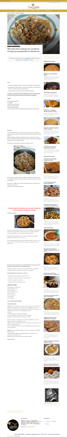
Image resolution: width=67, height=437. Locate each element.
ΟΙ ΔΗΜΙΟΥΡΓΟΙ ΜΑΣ (48, 10)
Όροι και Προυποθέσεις (19, 434)
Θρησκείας (45, 72)
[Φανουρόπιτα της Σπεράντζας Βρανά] (52, 67)
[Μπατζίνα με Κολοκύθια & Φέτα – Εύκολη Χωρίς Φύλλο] (52, 304)
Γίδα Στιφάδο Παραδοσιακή (50, 92)
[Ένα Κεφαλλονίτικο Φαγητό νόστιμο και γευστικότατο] (52, 140)
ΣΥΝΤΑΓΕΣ (17, 10)
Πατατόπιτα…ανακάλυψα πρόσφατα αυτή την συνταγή (50, 110)
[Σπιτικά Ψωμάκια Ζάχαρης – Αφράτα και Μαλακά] (52, 191)
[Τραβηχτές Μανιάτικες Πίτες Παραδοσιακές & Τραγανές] (52, 326)
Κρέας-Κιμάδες (46, 145)
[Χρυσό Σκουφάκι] (33, 6)
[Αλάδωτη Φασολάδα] (52, 235)
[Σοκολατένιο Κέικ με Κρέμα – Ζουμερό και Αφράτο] (52, 168)
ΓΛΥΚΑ (21, 10)
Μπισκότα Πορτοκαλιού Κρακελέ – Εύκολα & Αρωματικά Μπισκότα (51, 365)
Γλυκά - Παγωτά (46, 174)
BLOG (42, 10)
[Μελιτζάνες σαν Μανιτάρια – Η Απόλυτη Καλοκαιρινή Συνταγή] (52, 213)
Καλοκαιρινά (45, 220)
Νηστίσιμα (45, 242)
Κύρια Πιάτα (13, 13)
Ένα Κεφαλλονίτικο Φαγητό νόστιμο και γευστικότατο (50, 147)
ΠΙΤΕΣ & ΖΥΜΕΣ (26, 10)
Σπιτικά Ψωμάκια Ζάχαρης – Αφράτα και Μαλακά (50, 183)
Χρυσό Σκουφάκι (11, 436)
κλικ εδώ (27, 58)
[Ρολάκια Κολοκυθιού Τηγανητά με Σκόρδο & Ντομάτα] (52, 349)
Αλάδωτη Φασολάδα (48, 227)
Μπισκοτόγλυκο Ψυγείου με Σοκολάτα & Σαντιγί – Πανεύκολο (51, 274)
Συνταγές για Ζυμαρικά (16, 46)
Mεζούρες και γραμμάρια (54, 434)
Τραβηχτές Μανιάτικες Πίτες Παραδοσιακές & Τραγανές (50, 318)
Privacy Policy (44, 434)
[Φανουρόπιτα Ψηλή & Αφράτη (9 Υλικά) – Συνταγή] (52, 121)
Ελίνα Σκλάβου (46, 91)
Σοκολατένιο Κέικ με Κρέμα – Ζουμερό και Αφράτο (50, 159)
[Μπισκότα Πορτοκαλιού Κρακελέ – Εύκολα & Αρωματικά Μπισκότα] (52, 373)
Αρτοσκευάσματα (46, 198)
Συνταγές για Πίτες (46, 108)
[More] (26, 345)
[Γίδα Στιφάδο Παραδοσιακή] (52, 86)
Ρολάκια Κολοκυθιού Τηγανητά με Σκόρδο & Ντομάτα (51, 341)
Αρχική (8, 13)
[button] (58, 10)
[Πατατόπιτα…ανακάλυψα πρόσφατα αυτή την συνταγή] (52, 103)
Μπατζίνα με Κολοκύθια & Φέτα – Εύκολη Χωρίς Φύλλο (51, 296)
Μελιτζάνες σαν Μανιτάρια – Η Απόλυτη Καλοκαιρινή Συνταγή (51, 205)
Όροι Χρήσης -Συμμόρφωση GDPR (32, 434)
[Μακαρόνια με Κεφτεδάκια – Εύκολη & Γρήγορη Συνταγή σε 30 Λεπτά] (52, 259)
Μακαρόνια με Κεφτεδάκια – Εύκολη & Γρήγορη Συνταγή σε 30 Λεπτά (51, 250)
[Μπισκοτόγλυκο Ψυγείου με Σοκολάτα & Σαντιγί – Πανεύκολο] (52, 282)
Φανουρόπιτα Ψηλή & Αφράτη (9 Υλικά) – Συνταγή (51, 128)
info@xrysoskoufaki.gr (30, 426)
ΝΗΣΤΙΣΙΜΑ (33, 10)
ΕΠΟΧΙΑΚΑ (38, 10)
